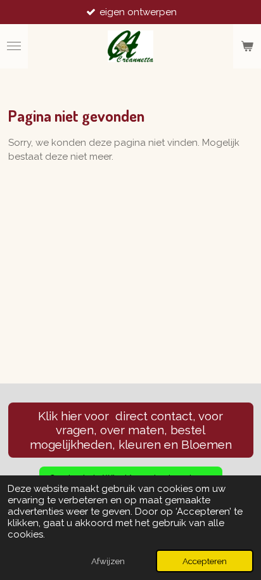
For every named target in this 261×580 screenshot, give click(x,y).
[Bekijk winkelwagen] (247, 46)
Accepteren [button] (204, 561)
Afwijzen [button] (108, 561)
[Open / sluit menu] (14, 46)
